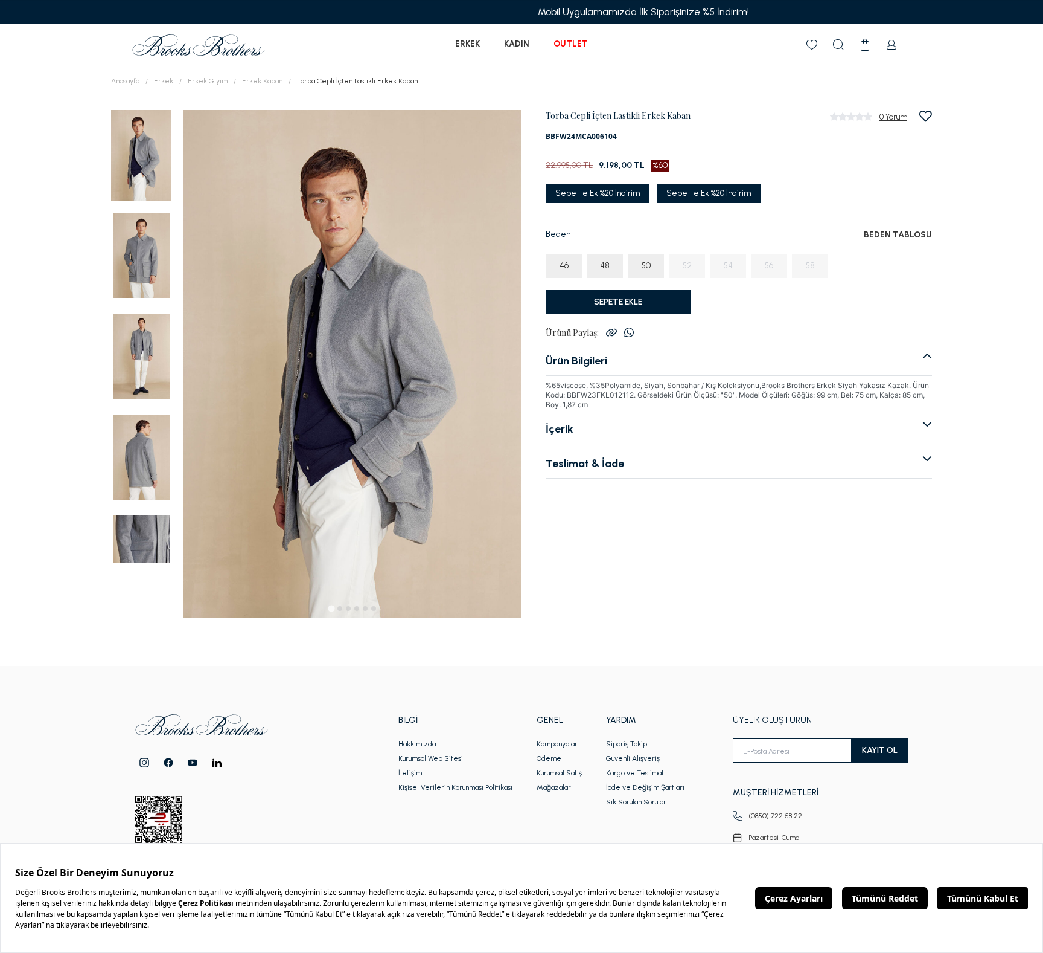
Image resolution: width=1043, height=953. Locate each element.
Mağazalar (554, 787)
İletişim (410, 773)
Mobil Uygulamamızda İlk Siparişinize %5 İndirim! (521, 12)
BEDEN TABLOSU (898, 235)
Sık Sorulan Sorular (636, 802)
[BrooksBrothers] (198, 45)
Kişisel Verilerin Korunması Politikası (455, 787)
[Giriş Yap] (891, 45)
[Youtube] (192, 763)
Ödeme (549, 758)
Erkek (467, 44)
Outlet (570, 44)
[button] (141, 154)
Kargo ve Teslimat (635, 773)
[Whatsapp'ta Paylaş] (629, 332)
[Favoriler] (812, 44)
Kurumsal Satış (559, 773)
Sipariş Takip (626, 744)
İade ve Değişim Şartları (645, 787)
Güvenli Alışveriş (633, 758)
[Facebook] (168, 763)
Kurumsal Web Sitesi (430, 758)
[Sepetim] (865, 44)
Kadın (516, 44)
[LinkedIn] (217, 762)
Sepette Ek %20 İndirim (597, 193)
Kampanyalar (557, 744)
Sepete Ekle (618, 302)
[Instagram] (144, 763)
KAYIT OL (880, 750)
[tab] (331, 608)
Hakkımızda (417, 744)
